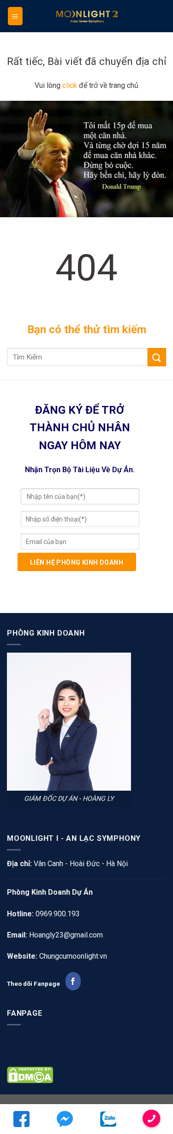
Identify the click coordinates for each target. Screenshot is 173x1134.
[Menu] (15, 16)
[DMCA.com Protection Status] (30, 1074)
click (69, 85)
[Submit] (157, 357)
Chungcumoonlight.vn (73, 956)
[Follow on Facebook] (73, 981)
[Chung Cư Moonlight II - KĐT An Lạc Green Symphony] (86, 16)
